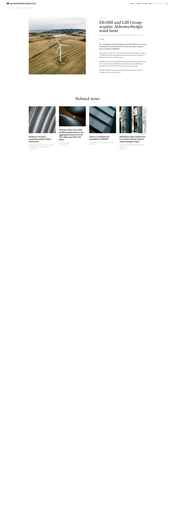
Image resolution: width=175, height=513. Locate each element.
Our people (144, 3)
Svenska (155, 3)
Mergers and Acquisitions (130, 35)
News (150, 3)
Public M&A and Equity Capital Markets (39, 147)
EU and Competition (94, 142)
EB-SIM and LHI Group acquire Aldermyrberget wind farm (25, 8)
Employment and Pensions (47, 145)
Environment (119, 35)
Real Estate (141, 35)
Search (161, 3)
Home (8, 8)
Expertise (132, 3)
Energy (113, 35)
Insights (138, 3)
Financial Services (124, 145)
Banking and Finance (104, 35)
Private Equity (123, 147)
